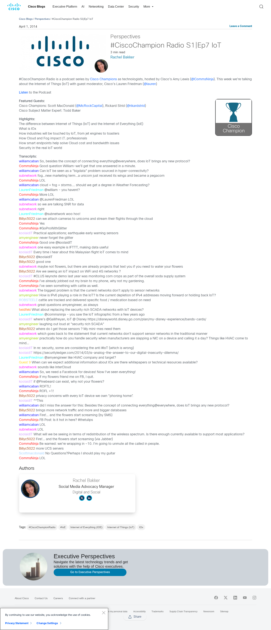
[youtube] (245, 597)
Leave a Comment (241, 26)
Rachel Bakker (122, 57)
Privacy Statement (16, 623)
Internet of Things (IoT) (120, 527)
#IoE (63, 527)
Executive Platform (65, 6)
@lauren (150, 84)
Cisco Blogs (36, 6)
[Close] (103, 612)
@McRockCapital (89, 106)
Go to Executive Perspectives (90, 572)
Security (133, 6)
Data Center (116, 6)
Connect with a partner (82, 598)
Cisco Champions (103, 79)
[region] (54, 619)
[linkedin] (235, 597)
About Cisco (22, 598)
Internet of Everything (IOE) (86, 527)
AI (82, 6)
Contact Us (41, 598)
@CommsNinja (202, 79)
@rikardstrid (136, 106)
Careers (58, 598)
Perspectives (42, 18)
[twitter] (225, 597)
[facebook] (216, 597)
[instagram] (254, 597)
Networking (96, 6)
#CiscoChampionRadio (42, 527)
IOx (141, 527)
